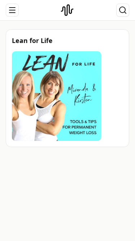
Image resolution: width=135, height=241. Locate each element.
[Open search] (122, 10)
